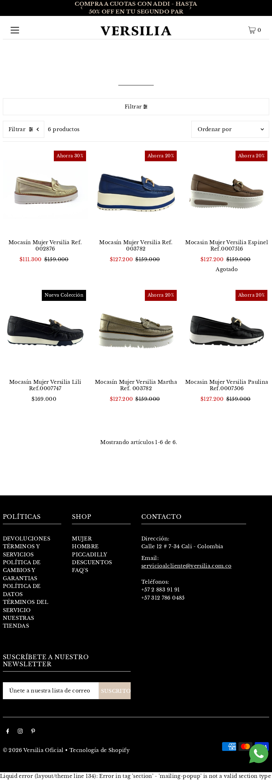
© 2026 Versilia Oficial (33, 750)
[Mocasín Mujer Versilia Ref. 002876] (45, 191)
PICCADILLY (89, 554)
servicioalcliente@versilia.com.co (186, 566)
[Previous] (81, 7)
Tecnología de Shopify (99, 750)
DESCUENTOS (92, 562)
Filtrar (133, 106)
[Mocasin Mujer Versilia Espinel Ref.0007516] (226, 191)
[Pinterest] (33, 732)
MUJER (82, 538)
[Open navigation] (15, 30)
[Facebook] (7, 732)
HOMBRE (85, 546)
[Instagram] (20, 732)
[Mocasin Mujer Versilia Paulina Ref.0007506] (226, 330)
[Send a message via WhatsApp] (258, 753)
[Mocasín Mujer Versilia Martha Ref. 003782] (136, 330)
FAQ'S (80, 570)
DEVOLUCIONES (26, 538)
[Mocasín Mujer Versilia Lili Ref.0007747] (45, 330)
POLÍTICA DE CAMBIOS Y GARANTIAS (22, 570)
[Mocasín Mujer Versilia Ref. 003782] (136, 191)
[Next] (190, 7)
